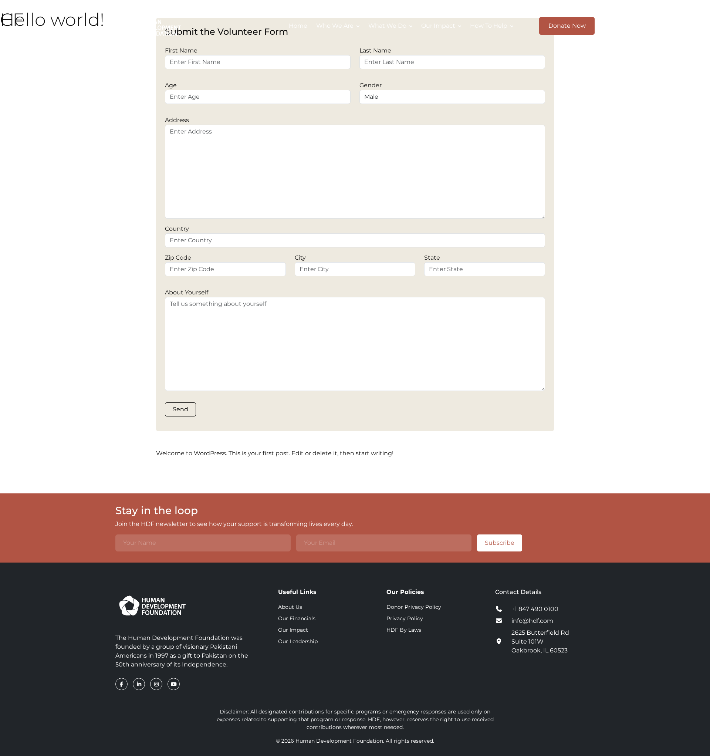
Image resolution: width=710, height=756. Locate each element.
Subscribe (499, 542)
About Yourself (186, 292)
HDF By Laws (403, 630)
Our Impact (293, 630)
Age (171, 85)
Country (177, 228)
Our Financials (296, 618)
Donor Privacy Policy (413, 607)
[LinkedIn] (139, 684)
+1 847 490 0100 (534, 608)
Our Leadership (298, 641)
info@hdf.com (532, 620)
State (432, 257)
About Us (290, 607)
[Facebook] (122, 684)
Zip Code (178, 257)
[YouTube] (174, 684)
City (300, 257)
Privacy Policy (404, 618)
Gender (370, 85)
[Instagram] (157, 684)
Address (177, 120)
